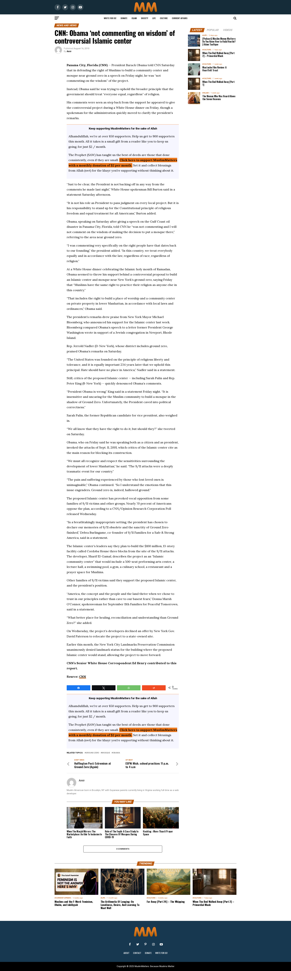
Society (144, 18)
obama (116, 753)
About (126, 952)
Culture (164, 18)
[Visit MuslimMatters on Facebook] (130, 944)
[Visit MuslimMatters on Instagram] (153, 944)
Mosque (106, 753)
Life (154, 18)
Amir (69, 51)
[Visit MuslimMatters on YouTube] (161, 944)
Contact (137, 952)
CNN (82, 676)
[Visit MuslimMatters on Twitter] (138, 944)
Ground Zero (92, 753)
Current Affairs (179, 18)
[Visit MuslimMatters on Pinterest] (145, 944)
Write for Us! (110, 18)
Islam (134, 18)
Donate (124, 18)
